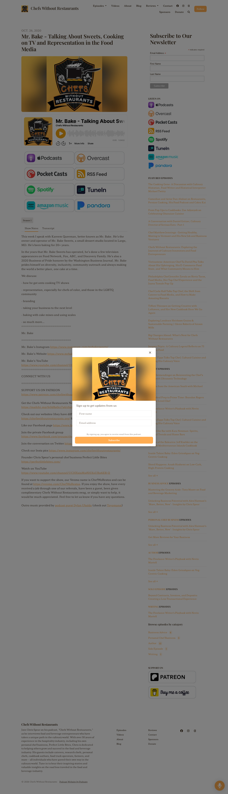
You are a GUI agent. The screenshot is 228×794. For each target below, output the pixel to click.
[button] (150, 352)
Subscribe (114, 440)
